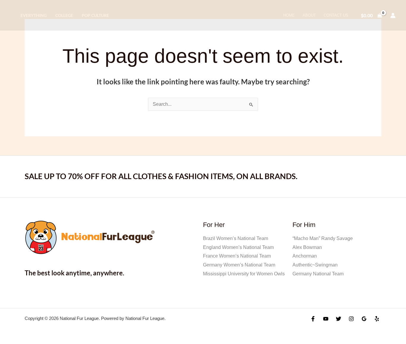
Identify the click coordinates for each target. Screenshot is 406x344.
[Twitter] (338, 318)
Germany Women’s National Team (239, 264)
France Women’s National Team (237, 255)
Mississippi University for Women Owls (244, 273)
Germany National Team (318, 273)
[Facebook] (313, 318)
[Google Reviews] (364, 318)
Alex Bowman (307, 247)
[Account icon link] (393, 15)
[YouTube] (325, 318)
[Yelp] (377, 318)
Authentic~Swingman (315, 264)
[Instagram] (351, 318)
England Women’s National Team (238, 247)
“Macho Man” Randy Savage (322, 238)
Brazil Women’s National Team (235, 238)
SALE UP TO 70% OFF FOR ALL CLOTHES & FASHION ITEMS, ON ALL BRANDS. (161, 176)
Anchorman (304, 255)
